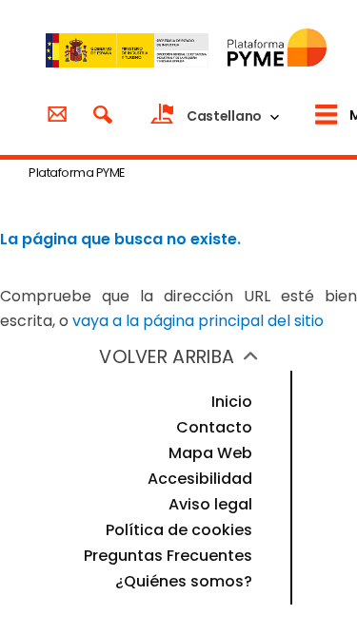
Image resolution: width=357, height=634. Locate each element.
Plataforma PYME (77, 172)
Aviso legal (210, 504)
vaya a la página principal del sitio (198, 321)
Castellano (224, 115)
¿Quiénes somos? (183, 581)
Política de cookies (179, 530)
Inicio (231, 402)
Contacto (214, 427)
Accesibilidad (200, 479)
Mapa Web (210, 453)
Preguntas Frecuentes (168, 556)
